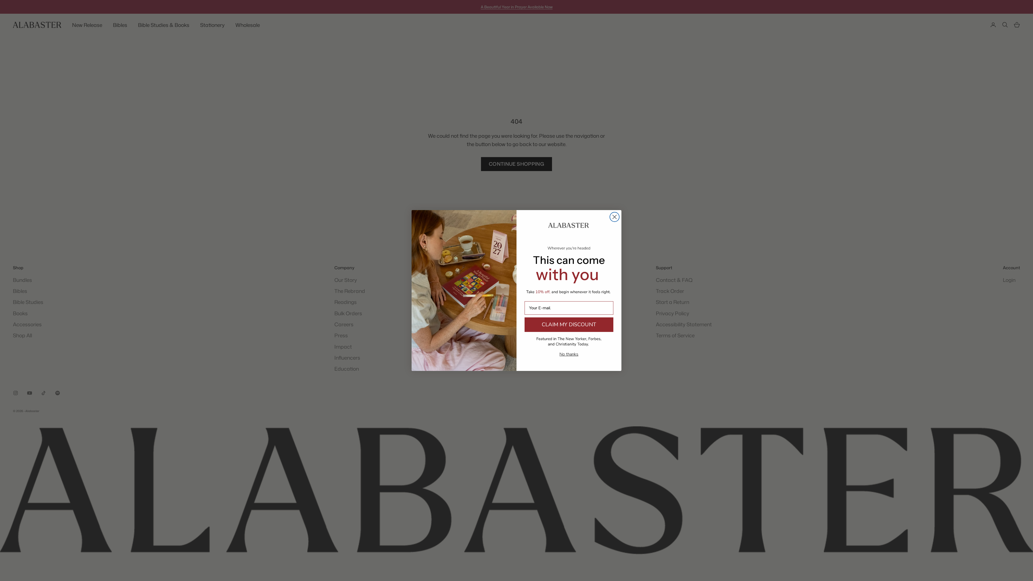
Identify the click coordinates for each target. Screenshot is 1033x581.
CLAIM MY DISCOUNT (569, 324)
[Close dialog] (614, 217)
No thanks (569, 354)
